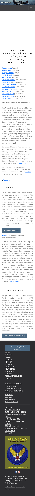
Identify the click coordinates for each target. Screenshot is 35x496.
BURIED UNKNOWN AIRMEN (15, 412)
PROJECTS (8, 360)
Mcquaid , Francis (8, 91)
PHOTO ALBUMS (11, 386)
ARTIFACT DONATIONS (13, 388)
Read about (6, 235)
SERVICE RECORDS (12, 426)
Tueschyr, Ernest (8, 96)
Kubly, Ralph (6, 82)
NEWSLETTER (10, 369)
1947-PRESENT (10, 399)
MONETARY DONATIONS (14, 391)
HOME (7, 353)
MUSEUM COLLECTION (13, 384)
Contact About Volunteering (14, 336)
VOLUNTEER (9, 371)
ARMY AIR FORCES (11, 402)
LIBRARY (8, 357)
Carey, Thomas (7, 98)
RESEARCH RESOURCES (13, 376)
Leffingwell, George (9, 84)
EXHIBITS (8, 407)
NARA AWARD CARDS (12, 419)
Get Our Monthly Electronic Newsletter (17, 348)
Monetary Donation (11, 230)
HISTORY (8, 362)
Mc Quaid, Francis (8, 87)
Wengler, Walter (8, 73)
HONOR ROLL (10, 431)
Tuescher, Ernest (8, 94)
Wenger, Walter (7, 70)
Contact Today (14, 281)
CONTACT (8, 374)
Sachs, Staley (6, 77)
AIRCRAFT (8, 433)
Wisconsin (7, 180)
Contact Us (22, 163)
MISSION (8, 364)
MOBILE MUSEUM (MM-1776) (16, 428)
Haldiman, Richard (8, 80)
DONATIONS (9, 367)
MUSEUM (8, 355)
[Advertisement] (17, 30)
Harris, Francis (7, 75)
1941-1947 (9, 397)
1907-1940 (9, 395)
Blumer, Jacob (7, 68)
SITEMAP (8, 378)
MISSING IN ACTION (12, 410)
